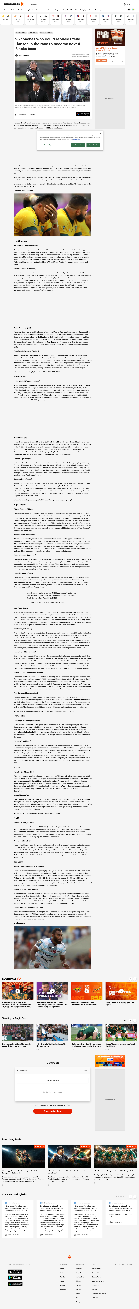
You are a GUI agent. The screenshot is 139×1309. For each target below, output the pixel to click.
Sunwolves (42, 339)
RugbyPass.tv (80, 1273)
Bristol (48, 757)
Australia (37, 355)
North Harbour (65, 486)
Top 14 (64, 786)
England (29, 732)
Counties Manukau (39, 486)
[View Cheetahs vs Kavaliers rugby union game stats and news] (18, 19)
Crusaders (71, 278)
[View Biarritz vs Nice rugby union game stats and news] (55, 19)
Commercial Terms (98, 1281)
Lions (71, 516)
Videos (62, 1285)
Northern (79, 1285)
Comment (22, 114)
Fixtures (62, 1273)
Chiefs (80, 259)
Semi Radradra (78, 449)
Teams (50, 10)
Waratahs (44, 642)
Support (94, 1289)
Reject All (78, 145)
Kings (48, 850)
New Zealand (68, 123)
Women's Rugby (80, 10)
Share (32, 114)
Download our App (95, 10)
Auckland (26, 750)
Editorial (95, 1298)
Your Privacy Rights (47, 145)
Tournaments (40, 10)
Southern (79, 1289)
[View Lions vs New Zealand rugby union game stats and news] (30, 19)
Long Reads (29, 10)
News (6, 10)
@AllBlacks (56, 593)
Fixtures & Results (16, 10)
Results (62, 1277)
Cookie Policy (96, 1277)
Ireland (75, 168)
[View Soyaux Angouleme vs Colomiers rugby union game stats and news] (68, 19)
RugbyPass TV (67, 10)
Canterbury (87, 273)
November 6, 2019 (57, 602)
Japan (81, 332)
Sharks (74, 727)
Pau (15, 806)
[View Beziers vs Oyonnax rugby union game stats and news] (80, 19)
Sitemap (63, 1289)
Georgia (45, 467)
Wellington (36, 541)
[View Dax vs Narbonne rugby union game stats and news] (93, 19)
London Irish (78, 699)
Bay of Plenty (37, 781)
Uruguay (45, 452)
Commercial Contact (99, 1293)
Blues (56, 491)
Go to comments (12, 1235)
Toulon (20, 661)
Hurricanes (51, 365)
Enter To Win (102, 60)
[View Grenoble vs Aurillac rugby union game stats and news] (105, 19)
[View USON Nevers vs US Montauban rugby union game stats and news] (118, 19)
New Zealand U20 (27, 666)
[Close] (100, 133)
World (78, 1293)
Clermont (84, 778)
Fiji (49, 454)
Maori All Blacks (60, 339)
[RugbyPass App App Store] (27, 1272)
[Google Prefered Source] (82, 114)
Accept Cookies (93, 145)
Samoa (85, 491)
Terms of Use (96, 1273)
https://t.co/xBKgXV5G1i (47, 598)
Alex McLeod (24, 55)
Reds (68, 620)
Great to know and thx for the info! (120, 1215)
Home (62, 1269)
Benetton (22, 831)
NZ (77, 1298)
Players (57, 10)
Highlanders (42, 337)
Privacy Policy (96, 1269)
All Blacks (49, 128)
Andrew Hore (69, 684)
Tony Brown (51, 342)
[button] (23, 1165)
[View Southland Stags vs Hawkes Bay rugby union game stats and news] (43, 19)
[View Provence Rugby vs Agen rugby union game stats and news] (130, 19)
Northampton (45, 732)
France (26, 786)
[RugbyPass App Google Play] (27, 1278)
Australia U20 (53, 442)
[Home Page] (14, 4)
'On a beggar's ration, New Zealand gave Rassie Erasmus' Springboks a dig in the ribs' (17, 1208)
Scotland (40, 748)
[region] (70, 141)
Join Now (79, 1269)
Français (79, 1302)
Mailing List (80, 1277)
